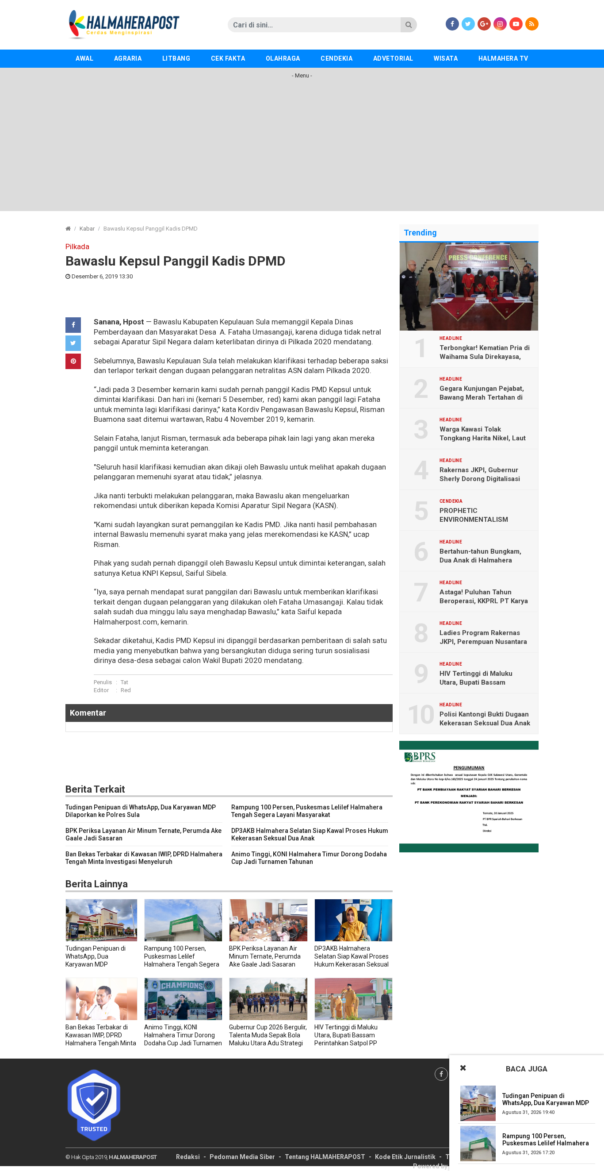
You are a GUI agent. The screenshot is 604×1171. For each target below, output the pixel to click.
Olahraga (283, 58)
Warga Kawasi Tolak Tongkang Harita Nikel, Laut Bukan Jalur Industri (483, 438)
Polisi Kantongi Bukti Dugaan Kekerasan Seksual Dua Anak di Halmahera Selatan (485, 723)
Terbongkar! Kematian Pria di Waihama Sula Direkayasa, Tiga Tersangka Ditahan (485, 357)
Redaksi (188, 1156)
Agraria (128, 58)
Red (126, 690)
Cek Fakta (228, 58)
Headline (451, 338)
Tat (124, 682)
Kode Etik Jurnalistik (405, 1156)
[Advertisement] (302, 149)
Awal (84, 58)
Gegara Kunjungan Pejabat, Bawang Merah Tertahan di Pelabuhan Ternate (482, 397)
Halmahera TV (503, 58)
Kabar (87, 228)
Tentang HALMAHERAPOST (325, 1156)
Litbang (176, 58)
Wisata (446, 58)
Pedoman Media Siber (242, 1156)
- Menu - (302, 75)
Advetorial (393, 58)
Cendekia (336, 58)
